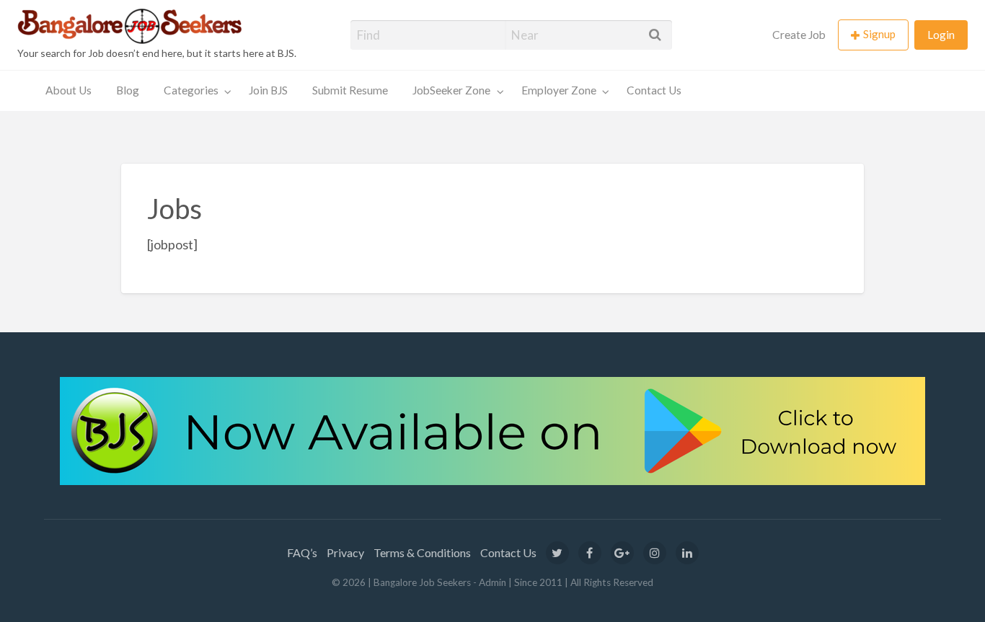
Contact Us (654, 90)
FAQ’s (302, 552)
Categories (191, 90)
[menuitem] (799, 34)
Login (941, 34)
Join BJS (268, 90)
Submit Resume (350, 90)
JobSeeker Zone (451, 90)
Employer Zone (558, 90)
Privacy (345, 552)
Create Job (799, 34)
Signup (879, 33)
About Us (68, 90)
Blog (127, 90)
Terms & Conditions (422, 552)
